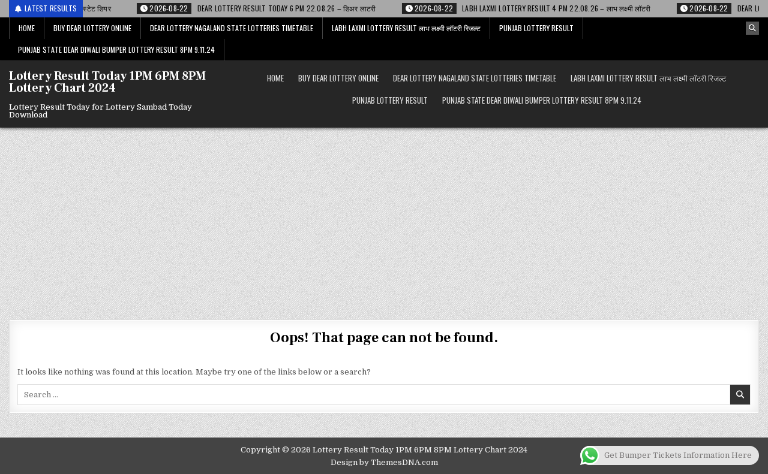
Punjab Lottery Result (536, 28)
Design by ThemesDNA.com (384, 462)
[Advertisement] (384, 217)
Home (27, 28)
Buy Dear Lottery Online (92, 28)
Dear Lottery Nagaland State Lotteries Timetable (231, 28)
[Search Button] (752, 28)
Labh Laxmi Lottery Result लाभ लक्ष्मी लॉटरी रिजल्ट (406, 28)
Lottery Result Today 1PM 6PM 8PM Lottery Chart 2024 (107, 82)
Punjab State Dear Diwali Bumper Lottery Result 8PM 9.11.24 (116, 49)
